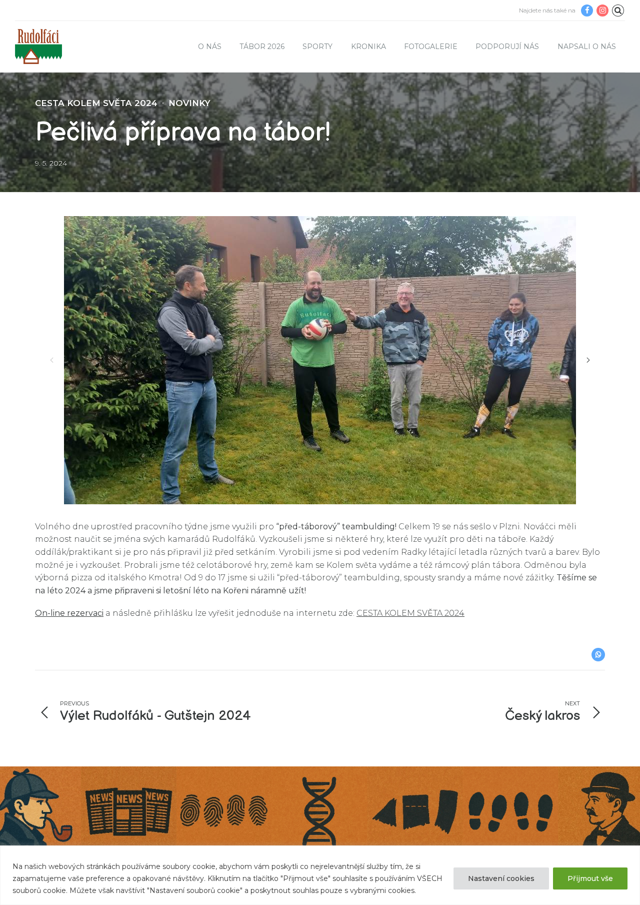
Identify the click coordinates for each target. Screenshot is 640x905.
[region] (320, 875)
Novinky (189, 103)
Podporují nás (507, 46)
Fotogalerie (431, 46)
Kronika (368, 46)
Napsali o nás (587, 46)
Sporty (317, 46)
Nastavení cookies (501, 878)
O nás (210, 46)
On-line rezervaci (69, 613)
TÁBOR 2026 (262, 46)
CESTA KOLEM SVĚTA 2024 (96, 103)
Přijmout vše (590, 878)
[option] (320, 360)
